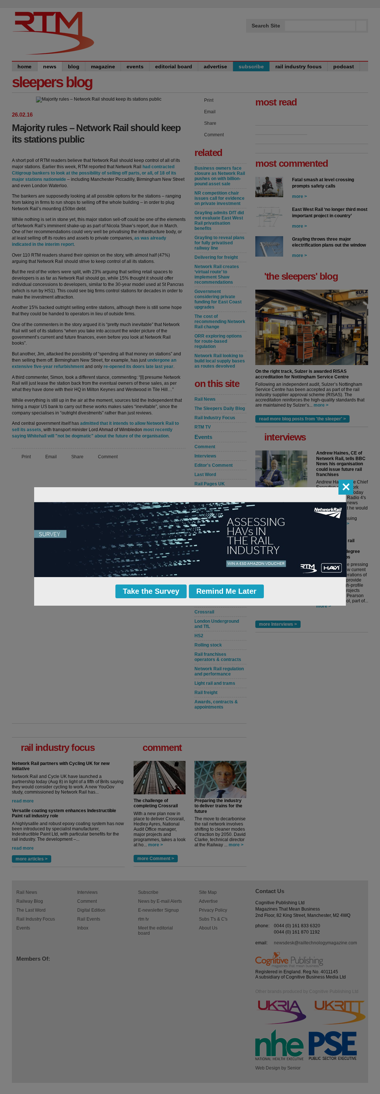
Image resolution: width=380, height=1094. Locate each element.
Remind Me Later (226, 591)
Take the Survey (151, 591)
